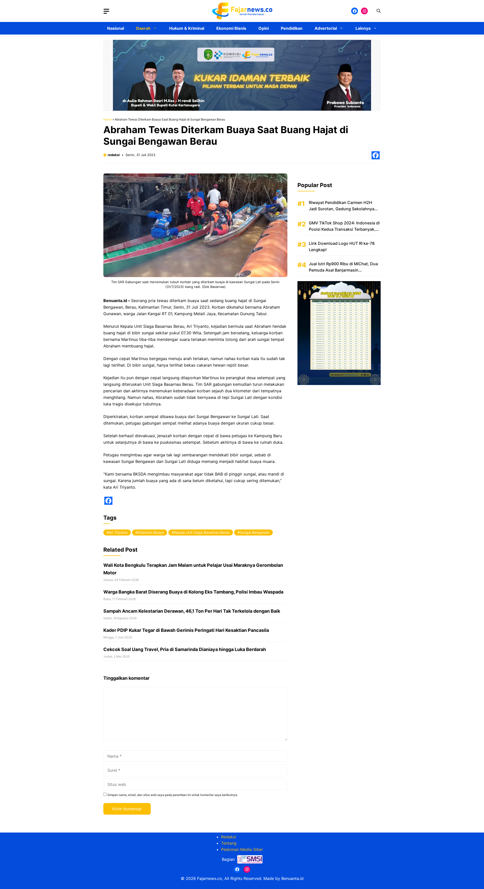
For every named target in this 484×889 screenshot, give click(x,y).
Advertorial (326, 28)
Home (107, 119)
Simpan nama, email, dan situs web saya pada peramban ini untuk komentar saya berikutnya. (172, 795)
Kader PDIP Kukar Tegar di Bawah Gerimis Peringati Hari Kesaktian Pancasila (186, 630)
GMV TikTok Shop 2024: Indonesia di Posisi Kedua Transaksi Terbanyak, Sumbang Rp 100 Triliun (344, 229)
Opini (263, 28)
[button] (379, 11)
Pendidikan (291, 28)
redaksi (114, 155)
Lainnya (363, 28)
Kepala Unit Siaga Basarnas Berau (202, 532)
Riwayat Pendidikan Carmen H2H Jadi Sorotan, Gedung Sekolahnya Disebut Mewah (341, 209)
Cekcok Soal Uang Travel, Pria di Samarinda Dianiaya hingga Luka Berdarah (184, 649)
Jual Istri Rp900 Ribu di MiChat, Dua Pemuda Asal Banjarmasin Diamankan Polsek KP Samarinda (343, 270)
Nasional (115, 28)
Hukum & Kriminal (186, 28)
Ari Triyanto (118, 532)
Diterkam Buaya (151, 532)
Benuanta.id (292, 878)
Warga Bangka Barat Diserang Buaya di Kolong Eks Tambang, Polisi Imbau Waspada (193, 592)
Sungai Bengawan (254, 532)
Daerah (143, 28)
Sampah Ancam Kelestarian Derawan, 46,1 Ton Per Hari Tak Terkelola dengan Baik (191, 611)
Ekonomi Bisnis (231, 28)
